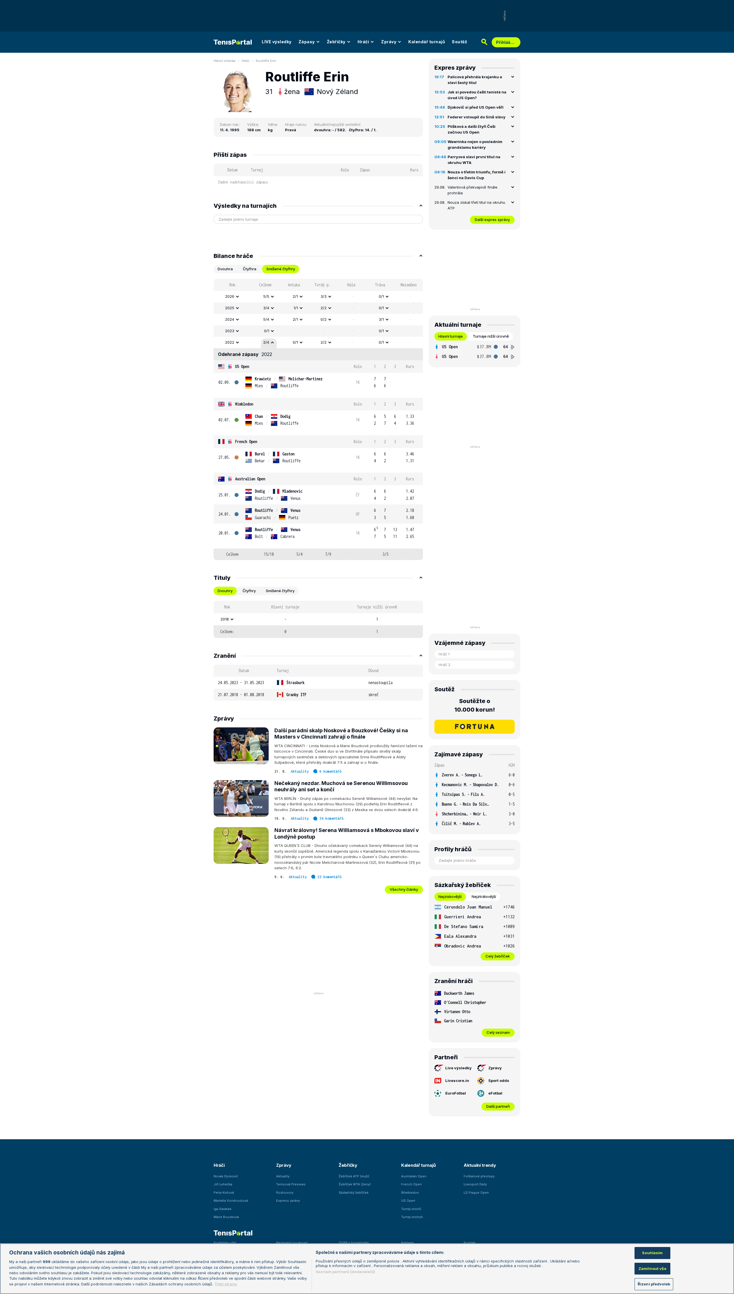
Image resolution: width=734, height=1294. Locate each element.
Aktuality (300, 771)
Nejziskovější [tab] (450, 896)
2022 (229, 342)
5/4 (266, 319)
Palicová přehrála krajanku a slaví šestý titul (475, 80)
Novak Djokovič (226, 1176)
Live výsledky (458, 1068)
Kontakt (470, 1243)
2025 (229, 308)
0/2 (324, 319)
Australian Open (250, 478)
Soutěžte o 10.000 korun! (474, 705)
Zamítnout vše (652, 1268)
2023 (229, 330)
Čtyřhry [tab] (249, 590)
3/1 (381, 319)
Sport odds (498, 1080)
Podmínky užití (225, 1243)
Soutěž (459, 41)
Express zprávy (288, 1201)
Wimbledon (244, 404)
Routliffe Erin (266, 61)
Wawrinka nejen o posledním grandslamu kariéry (475, 144)
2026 (229, 296)
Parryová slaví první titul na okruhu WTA (474, 159)
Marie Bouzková (226, 1217)
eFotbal (495, 1093)
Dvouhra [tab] (225, 269)
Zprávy (388, 41)
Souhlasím (652, 1252)
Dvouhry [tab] (225, 590)
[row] (318, 296)
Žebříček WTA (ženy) (355, 1184)
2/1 (295, 296)
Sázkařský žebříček (353, 1193)
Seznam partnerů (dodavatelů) (345, 1271)
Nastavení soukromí (291, 1243)
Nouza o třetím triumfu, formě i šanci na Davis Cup (476, 175)
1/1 (296, 308)
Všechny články (404, 889)
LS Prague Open (476, 1193)
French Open (246, 441)
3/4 (266, 308)
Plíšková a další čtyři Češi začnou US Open (471, 129)
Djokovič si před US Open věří (475, 107)
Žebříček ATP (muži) (354, 1176)
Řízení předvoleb (654, 1284)
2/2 (324, 308)
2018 (224, 619)
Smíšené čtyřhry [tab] (280, 269)
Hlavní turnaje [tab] (450, 336)
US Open (242, 366)
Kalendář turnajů (426, 41)
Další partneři (498, 1106)
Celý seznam (498, 1032)
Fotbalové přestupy (479, 1176)
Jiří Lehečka (223, 1184)
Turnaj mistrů (411, 1209)
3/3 (324, 296)
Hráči (363, 41)
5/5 (266, 296)
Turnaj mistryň (412, 1217)
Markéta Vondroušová (231, 1201)
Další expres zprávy (492, 219)
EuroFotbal (455, 1093)
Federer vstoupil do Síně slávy (476, 117)
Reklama (407, 1243)
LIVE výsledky (277, 41)
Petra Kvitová (224, 1193)
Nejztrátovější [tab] (484, 896)
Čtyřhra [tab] (249, 269)
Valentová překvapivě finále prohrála (472, 190)
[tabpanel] (318, 419)
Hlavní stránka (224, 61)
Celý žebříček (497, 956)
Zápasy (306, 41)
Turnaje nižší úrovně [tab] (491, 336)
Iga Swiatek (222, 1209)
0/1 (381, 296)
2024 (229, 319)
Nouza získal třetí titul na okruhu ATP (476, 205)
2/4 (266, 342)
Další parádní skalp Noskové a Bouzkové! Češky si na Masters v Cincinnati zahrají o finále (341, 733)
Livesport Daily (475, 1184)
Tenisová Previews (291, 1184)
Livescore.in (457, 1080)
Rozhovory (284, 1193)
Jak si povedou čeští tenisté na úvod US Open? (477, 95)
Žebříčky (336, 41)
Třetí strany (225, 1284)
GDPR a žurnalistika (354, 1243)
